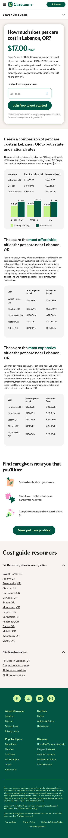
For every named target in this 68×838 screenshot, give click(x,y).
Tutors (8, 764)
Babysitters (10, 744)
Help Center (43, 726)
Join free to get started (30, 105)
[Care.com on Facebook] (17, 698)
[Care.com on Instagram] (51, 698)
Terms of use (11, 726)
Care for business (46, 754)
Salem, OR (13, 328)
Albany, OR (13, 321)
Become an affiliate (46, 759)
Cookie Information (37, 826)
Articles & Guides (45, 721)
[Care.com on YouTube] (39, 698)
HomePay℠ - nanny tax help (51, 744)
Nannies (9, 749)
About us (9, 716)
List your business (46, 749)
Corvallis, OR (14, 413)
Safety (40, 716)
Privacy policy (12, 731)
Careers (9, 721)
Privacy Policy (29, 822)
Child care (10, 754)
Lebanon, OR (14, 180)
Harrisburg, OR (15, 407)
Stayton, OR (14, 309)
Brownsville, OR (15, 315)
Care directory (44, 764)
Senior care (11, 769)
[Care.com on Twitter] (28, 698)
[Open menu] (4, 4)
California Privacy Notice (52, 822)
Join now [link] (56, 4)
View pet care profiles (34, 530)
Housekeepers (12, 759)
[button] (34, 14)
